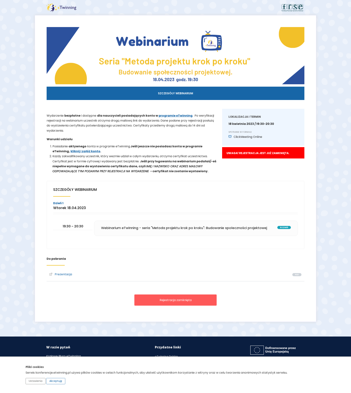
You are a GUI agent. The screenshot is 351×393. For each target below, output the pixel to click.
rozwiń (284, 227)
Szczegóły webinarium (175, 93)
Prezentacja (63, 274)
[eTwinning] (109, 7)
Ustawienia (35, 381)
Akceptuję (55, 381)
